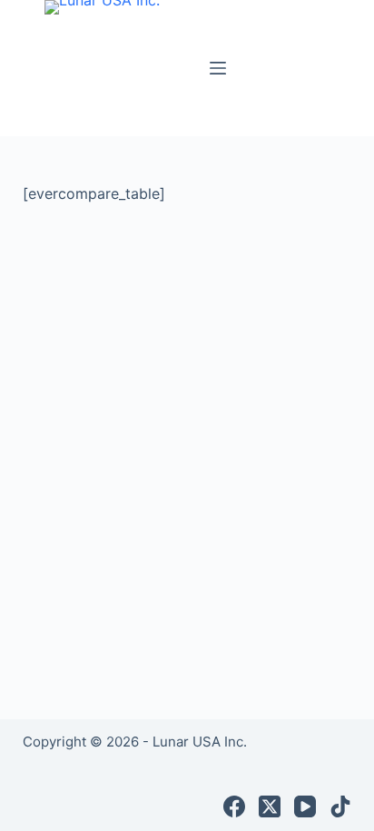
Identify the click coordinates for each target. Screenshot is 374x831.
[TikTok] (340, 806)
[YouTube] (305, 806)
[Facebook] (234, 806)
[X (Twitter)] (269, 806)
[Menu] (218, 68)
